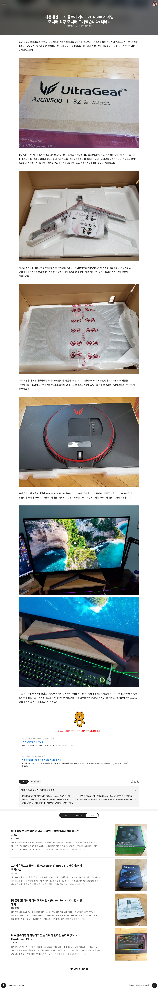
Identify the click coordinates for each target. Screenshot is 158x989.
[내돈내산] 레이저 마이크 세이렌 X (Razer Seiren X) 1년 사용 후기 (46, 799)
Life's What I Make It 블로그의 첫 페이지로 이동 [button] (79, 4)
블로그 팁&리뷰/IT (86, 26)
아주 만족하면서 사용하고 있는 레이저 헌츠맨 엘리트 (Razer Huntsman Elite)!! (108, 799)
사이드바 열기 (4, 4)
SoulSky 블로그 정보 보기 (154, 4)
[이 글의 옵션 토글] (27, 782)
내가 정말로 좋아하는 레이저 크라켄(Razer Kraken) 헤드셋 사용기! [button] (79, 840)
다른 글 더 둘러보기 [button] (77, 969)
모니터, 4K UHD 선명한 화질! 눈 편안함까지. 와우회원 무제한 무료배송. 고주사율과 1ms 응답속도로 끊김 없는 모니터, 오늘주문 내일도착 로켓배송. (75, 764)
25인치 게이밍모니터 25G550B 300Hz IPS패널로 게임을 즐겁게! (47, 745)
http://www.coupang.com (31, 756)
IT (38, 790)
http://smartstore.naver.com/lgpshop (36, 739)
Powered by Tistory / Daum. (16, 985)
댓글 (66, 815)
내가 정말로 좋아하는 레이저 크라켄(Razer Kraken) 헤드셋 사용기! (46, 796)
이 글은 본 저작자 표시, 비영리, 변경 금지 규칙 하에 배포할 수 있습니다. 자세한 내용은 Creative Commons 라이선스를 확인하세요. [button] (135, 782)
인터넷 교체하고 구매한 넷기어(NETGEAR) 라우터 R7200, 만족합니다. (47, 803)
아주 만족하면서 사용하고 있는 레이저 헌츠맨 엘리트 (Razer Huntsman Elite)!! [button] (79, 944)
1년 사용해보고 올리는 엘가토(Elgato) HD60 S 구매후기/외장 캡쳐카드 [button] (79, 874)
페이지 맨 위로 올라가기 (154, 985)
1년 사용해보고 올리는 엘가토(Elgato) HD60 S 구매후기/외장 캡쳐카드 (106, 796)
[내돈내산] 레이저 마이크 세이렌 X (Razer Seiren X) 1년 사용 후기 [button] (79, 909)
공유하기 (79, 815)
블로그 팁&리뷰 (28, 790)
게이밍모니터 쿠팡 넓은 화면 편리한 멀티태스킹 (41, 760)
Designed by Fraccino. (143, 985)
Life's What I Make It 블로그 (4, 985)
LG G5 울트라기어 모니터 (32, 742)
